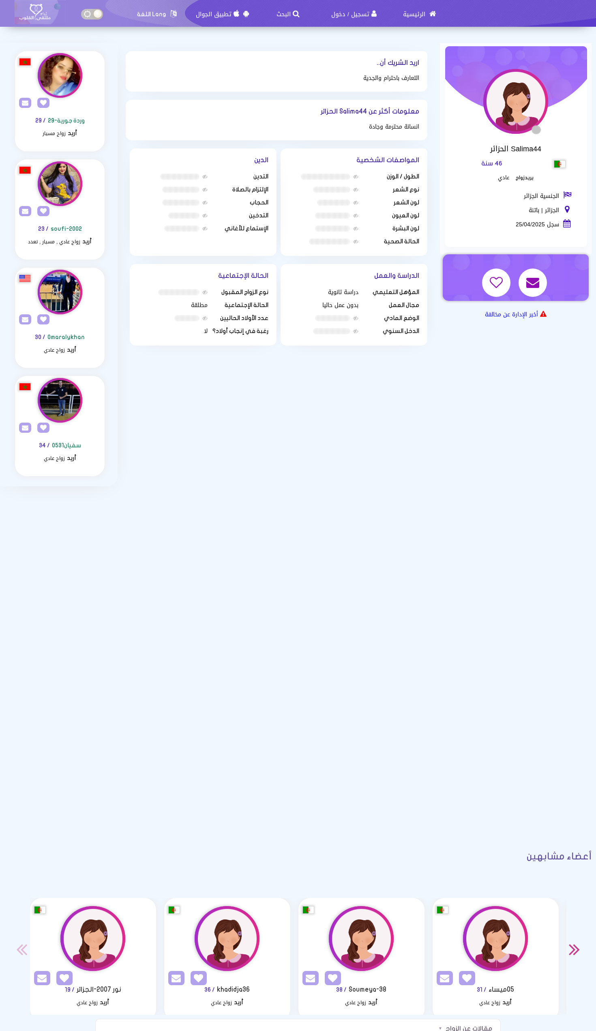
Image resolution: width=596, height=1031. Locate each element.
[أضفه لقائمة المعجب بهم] (497, 277)
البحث (284, 14)
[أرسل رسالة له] (534, 277)
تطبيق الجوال (214, 14)
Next (574, 949)
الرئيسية (415, 14)
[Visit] (60, 75)
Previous (22, 949)
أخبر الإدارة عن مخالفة (511, 314)
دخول (338, 14)
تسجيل (360, 14)
